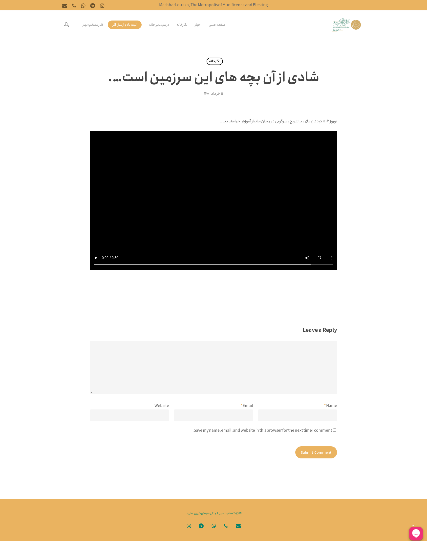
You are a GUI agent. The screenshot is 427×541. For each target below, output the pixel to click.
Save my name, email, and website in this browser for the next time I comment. (262, 431)
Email (246, 406)
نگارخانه (214, 61)
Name (330, 406)
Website (161, 406)
